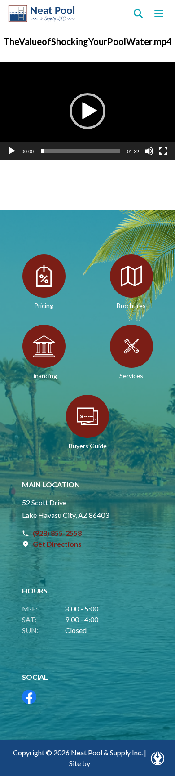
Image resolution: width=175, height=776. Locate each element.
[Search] (138, 13)
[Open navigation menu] (159, 13)
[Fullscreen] (163, 151)
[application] (87, 111)
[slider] (80, 151)
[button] (87, 111)
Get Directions (57, 544)
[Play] (11, 151)
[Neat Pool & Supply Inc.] (42, 13)
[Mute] (148, 151)
